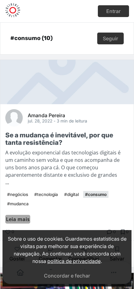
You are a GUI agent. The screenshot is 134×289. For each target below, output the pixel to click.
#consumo (96, 194)
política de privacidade (74, 261)
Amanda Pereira (46, 115)
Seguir (110, 38)
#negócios (17, 194)
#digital (71, 194)
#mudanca (18, 203)
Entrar (113, 11)
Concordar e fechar (67, 276)
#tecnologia (46, 194)
